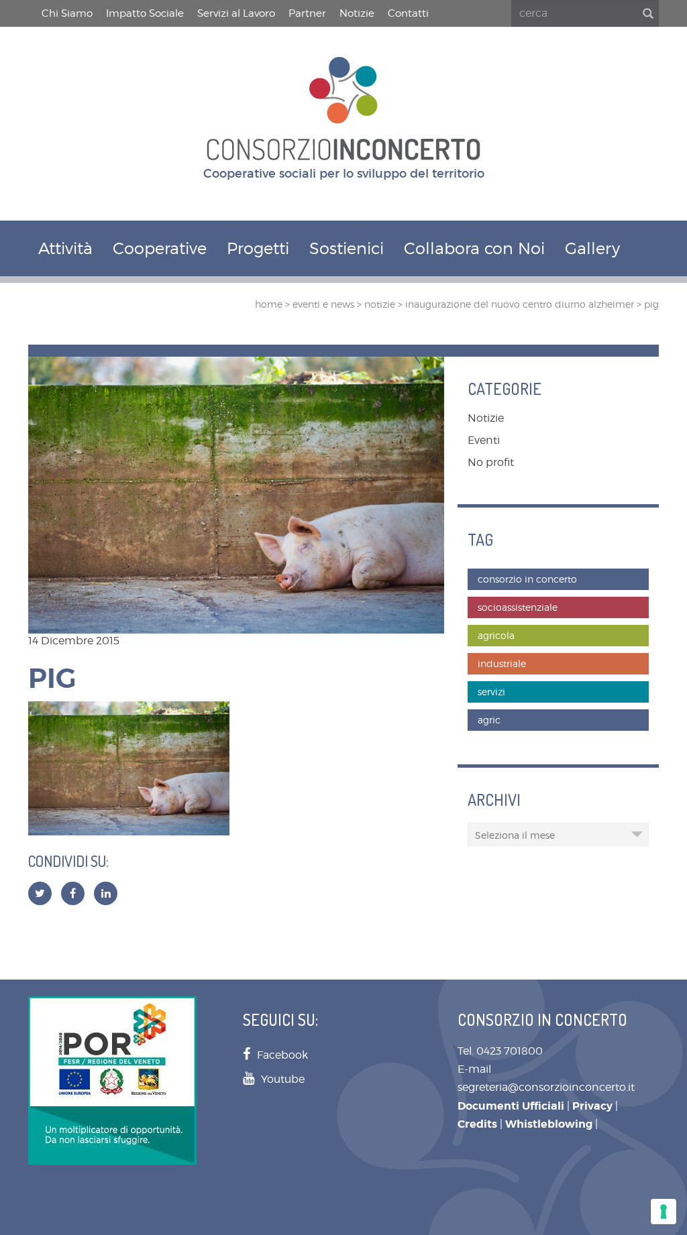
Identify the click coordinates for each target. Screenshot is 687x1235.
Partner (307, 13)
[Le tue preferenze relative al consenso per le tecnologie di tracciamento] (663, 1211)
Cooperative (160, 248)
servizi (491, 691)
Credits (477, 1124)
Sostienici (346, 248)
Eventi (484, 440)
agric (489, 719)
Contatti (408, 13)
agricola (496, 635)
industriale (502, 663)
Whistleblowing (548, 1124)
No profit (491, 462)
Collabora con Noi (474, 248)
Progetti (258, 248)
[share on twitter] (40, 893)
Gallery (592, 248)
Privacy (592, 1106)
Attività (65, 248)
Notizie (356, 13)
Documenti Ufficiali (511, 1106)
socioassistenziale (518, 607)
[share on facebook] (73, 893)
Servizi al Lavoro (236, 13)
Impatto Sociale (145, 13)
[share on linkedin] (106, 893)
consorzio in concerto (527, 579)
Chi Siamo (67, 13)
